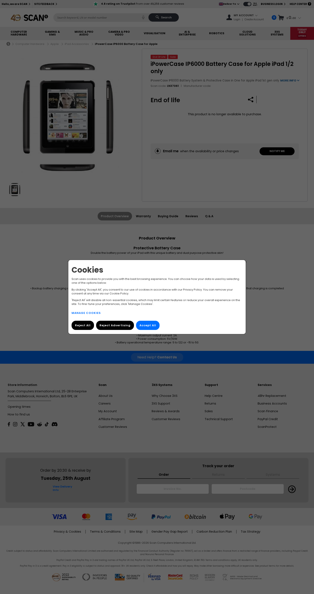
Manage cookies (86, 313)
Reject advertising (115, 325)
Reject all (83, 325)
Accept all (147, 325)
